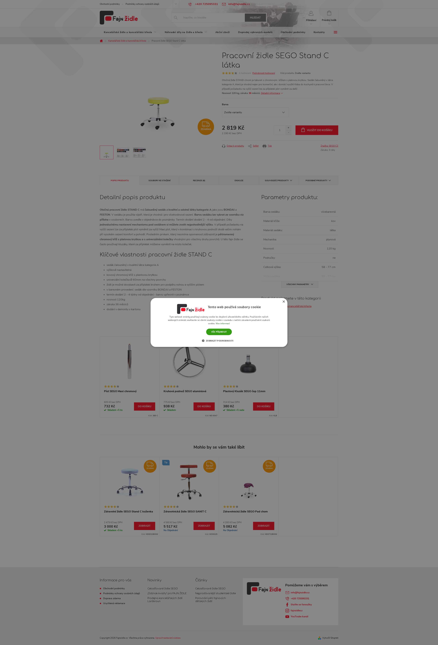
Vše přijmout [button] (219, 331)
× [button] (283, 301)
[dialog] (219, 322)
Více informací (223, 323)
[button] (218, 341)
